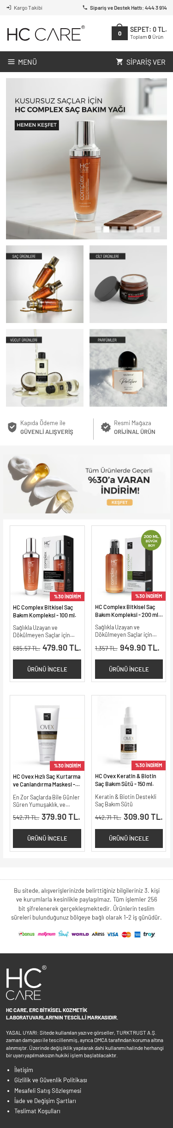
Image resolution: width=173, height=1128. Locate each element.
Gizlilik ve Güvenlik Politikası (50, 1080)
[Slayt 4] (123, 229)
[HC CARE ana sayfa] (45, 33)
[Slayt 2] (106, 229)
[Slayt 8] (157, 229)
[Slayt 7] (148, 229)
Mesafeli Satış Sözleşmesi (47, 1090)
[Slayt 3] (115, 229)
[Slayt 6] (140, 229)
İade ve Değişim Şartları (45, 1100)
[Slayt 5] (132, 229)
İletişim (23, 1069)
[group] (86, 158)
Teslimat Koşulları (37, 1111)
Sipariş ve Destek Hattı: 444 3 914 (128, 7)
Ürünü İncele (47, 669)
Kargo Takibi (28, 7)
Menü (27, 61)
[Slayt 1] (98, 229)
